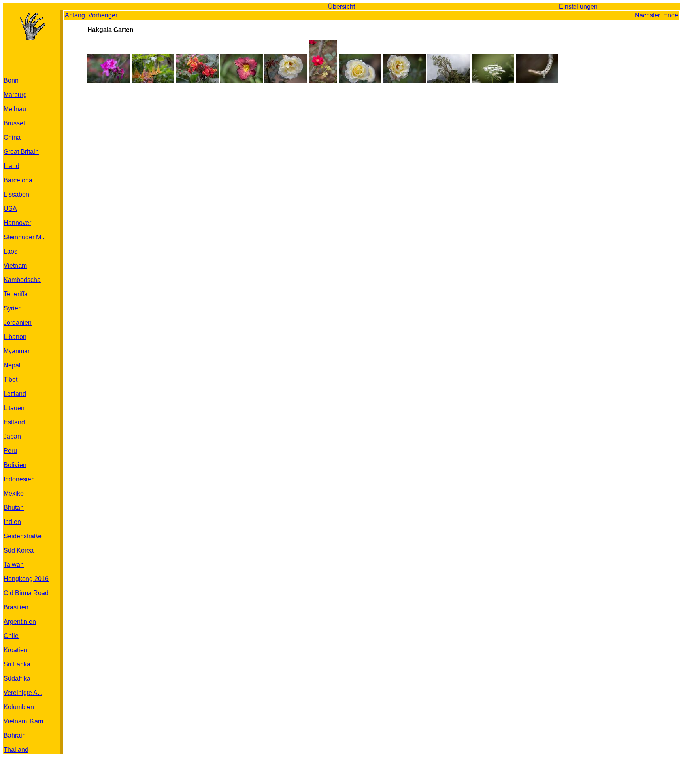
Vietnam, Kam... (26, 721)
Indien (12, 522)
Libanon (15, 336)
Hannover (17, 223)
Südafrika (17, 678)
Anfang (75, 15)
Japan (12, 436)
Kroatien (15, 650)
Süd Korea (19, 550)
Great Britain (21, 151)
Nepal (12, 365)
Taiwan (14, 564)
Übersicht (341, 6)
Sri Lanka (17, 664)
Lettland (15, 393)
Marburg (15, 94)
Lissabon (16, 194)
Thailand (16, 749)
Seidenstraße (23, 536)
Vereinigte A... (23, 692)
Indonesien (19, 479)
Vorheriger (102, 15)
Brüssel (14, 123)
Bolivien (15, 465)
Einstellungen (578, 6)
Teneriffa (16, 294)
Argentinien (20, 621)
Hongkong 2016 (26, 578)
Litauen (14, 408)
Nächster (647, 15)
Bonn (11, 80)
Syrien (13, 308)
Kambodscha (22, 279)
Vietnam (15, 265)
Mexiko (14, 493)
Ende (670, 15)
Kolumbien (19, 707)
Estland (14, 422)
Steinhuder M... (25, 237)
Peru (10, 450)
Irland (11, 166)
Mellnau (15, 109)
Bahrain (15, 735)
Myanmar (17, 351)
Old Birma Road (26, 593)
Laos (10, 251)
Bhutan (14, 507)
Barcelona (18, 180)
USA (10, 208)
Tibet (10, 379)
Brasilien (16, 607)
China (12, 137)
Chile (11, 635)
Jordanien (18, 322)
